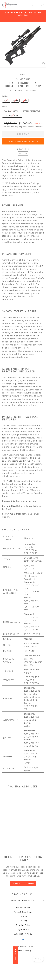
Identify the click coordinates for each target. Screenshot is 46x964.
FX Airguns (23, 79)
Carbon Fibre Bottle (31, 110)
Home (22, 74)
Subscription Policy (23, 933)
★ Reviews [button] (15, 955)
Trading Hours (22, 894)
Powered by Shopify (23, 950)
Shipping (18, 126)
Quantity (23, 149)
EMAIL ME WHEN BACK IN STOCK (23, 141)
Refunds (23, 920)
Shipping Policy (23, 925)
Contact (23, 916)
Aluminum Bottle (11, 110)
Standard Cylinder (12, 115)
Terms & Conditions (23, 912)
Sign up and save (22, 900)
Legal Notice (23, 929)
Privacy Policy (23, 907)
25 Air (6, 100)
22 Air (24, 100)
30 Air (15, 100)
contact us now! (23, 883)
